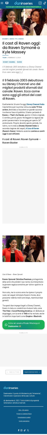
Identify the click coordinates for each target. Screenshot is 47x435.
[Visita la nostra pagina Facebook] (18, 430)
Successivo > (32, 372)
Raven (19, 62)
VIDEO (21, 39)
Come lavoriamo (24, 421)
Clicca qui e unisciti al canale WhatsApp (23, 7)
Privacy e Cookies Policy (24, 414)
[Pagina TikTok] (44, 3)
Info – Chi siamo (23, 410)
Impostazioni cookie (24, 417)
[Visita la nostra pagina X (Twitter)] (28, 430)
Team (4, 57)
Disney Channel (9, 62)
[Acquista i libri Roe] (7, 3)
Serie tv (13, 39)
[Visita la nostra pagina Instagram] (21, 430)
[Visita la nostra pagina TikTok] (25, 430)
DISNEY (5, 39)
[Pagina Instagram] (40, 3)
